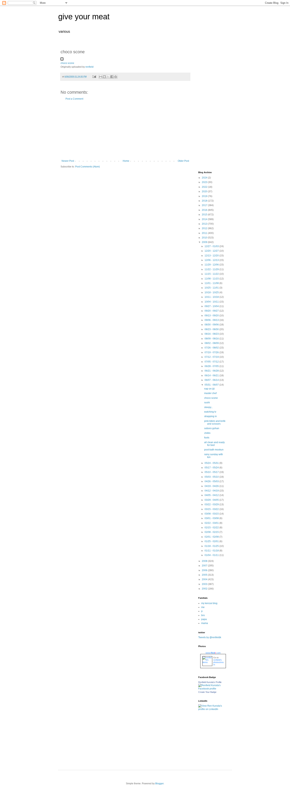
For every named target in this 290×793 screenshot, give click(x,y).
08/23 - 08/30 (212, 329)
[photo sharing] (62, 59)
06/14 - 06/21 (212, 375)
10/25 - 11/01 (212, 287)
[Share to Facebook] (112, 77)
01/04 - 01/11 (212, 555)
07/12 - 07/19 (212, 357)
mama (204, 623)
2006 (205, 570)
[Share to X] (108, 77)
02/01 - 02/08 (212, 536)
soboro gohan (211, 428)
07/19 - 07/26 (212, 352)
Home (126, 161)
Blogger (159, 783)
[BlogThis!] (104, 77)
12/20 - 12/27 (212, 250)
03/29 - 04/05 (212, 500)
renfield (89, 66)
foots (206, 437)
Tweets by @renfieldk (209, 637)
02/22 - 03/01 (212, 523)
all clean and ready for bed (214, 443)
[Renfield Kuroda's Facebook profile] (212, 688)
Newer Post (68, 161)
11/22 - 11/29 (212, 269)
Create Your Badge (207, 692)
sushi (207, 402)
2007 (205, 565)
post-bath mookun (214, 449)
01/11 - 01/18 (212, 550)
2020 (205, 191)
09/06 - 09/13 (212, 320)
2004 (205, 579)
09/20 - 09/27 (212, 310)
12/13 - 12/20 (212, 255)
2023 (205, 182)
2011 (205, 233)
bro (203, 615)
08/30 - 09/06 (212, 324)
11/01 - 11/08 (212, 283)
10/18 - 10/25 (212, 292)
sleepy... (208, 407)
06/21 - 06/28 (212, 370)
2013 (205, 223)
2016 (205, 210)
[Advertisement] (125, 130)
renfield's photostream (218, 662)
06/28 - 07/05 (212, 366)
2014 (205, 219)
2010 (205, 237)
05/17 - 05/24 (212, 467)
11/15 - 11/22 (212, 274)
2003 (205, 584)
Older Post (183, 161)
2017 (205, 205)
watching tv (210, 411)
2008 (205, 561)
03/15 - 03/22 (212, 509)
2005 (205, 575)
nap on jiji (209, 388)
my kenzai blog (209, 603)
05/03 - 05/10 (212, 476)
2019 (205, 196)
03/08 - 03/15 (212, 513)
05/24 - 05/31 (212, 463)
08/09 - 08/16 (212, 338)
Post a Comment (74, 98)
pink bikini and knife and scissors (214, 422)
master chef (210, 393)
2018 (205, 200)
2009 (205, 242)
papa (204, 619)
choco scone (67, 63)
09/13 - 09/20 (212, 315)
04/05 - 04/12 (212, 495)
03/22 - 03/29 (212, 504)
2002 (205, 588)
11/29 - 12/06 (212, 264)
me (203, 607)
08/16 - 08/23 (212, 334)
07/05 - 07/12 (212, 361)
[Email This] (101, 77)
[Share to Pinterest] (116, 77)
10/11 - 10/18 (212, 297)
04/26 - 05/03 (212, 481)
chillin (207, 433)
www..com (213, 653)
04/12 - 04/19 (212, 490)
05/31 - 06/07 (212, 384)
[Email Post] (94, 76)
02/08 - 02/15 (212, 532)
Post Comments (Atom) (87, 166)
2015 (205, 214)
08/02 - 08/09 (212, 343)
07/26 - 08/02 (212, 347)
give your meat (83, 16)
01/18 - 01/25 (212, 546)
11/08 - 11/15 (212, 278)
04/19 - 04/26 (212, 486)
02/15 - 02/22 (212, 527)
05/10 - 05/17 (212, 472)
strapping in (210, 416)
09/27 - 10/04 (212, 306)
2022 (205, 187)
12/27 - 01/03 (212, 246)
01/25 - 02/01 (212, 541)
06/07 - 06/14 (212, 380)
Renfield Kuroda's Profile (210, 682)
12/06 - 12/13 (212, 260)
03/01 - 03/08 (212, 518)
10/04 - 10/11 (212, 301)
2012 (205, 228)
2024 (205, 177)
